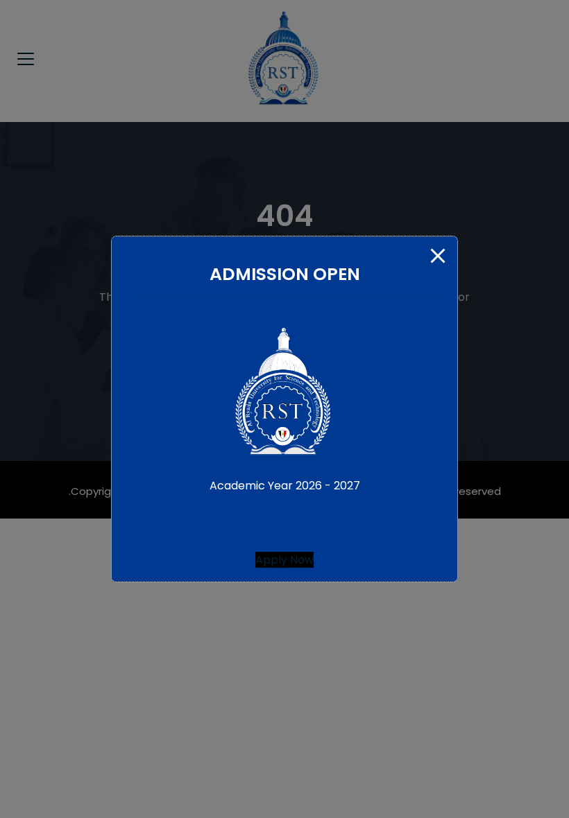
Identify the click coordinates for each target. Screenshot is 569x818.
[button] (284, 560)
